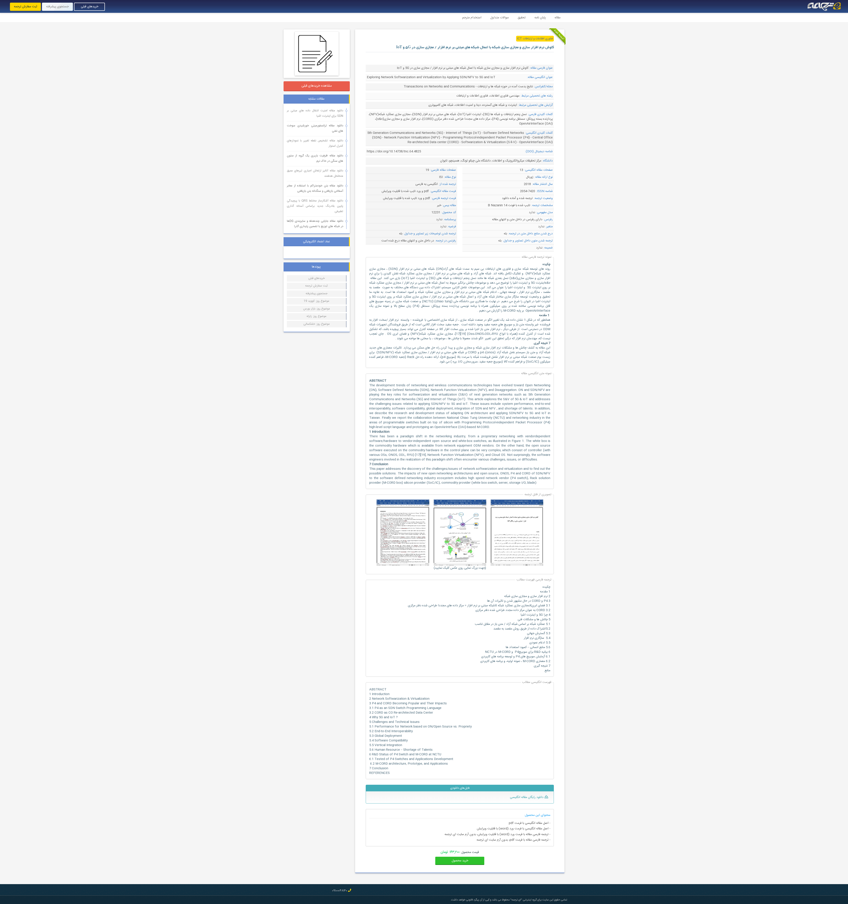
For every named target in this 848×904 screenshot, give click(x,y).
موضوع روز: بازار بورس (316, 308)
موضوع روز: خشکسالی (316, 324)
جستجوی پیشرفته (57, 6)
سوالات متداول (499, 17)
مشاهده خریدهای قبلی (316, 86)
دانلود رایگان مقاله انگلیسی (526, 797)
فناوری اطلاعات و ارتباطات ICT (535, 38)
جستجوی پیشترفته (316, 293)
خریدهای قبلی (89, 6)
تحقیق (522, 17)
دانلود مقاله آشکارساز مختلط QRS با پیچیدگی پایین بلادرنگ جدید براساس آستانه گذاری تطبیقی (315, 206)
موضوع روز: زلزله (316, 316)
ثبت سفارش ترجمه (25, 6)
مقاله (557, 17)
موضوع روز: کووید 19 (316, 301)
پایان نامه (540, 17)
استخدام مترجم (471, 17)
